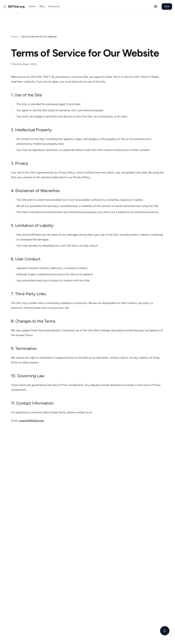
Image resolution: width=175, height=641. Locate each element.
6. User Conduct (26, 258)
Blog (41, 6)
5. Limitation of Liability (32, 225)
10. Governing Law (27, 375)
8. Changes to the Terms (33, 321)
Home (32, 6)
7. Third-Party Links (28, 293)
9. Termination (24, 348)
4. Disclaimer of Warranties (35, 190)
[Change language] (155, 6)
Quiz (166, 6)
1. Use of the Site (26, 94)
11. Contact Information (32, 403)
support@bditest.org (31, 420)
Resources (54, 6)
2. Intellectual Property (31, 129)
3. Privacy (19, 163)
